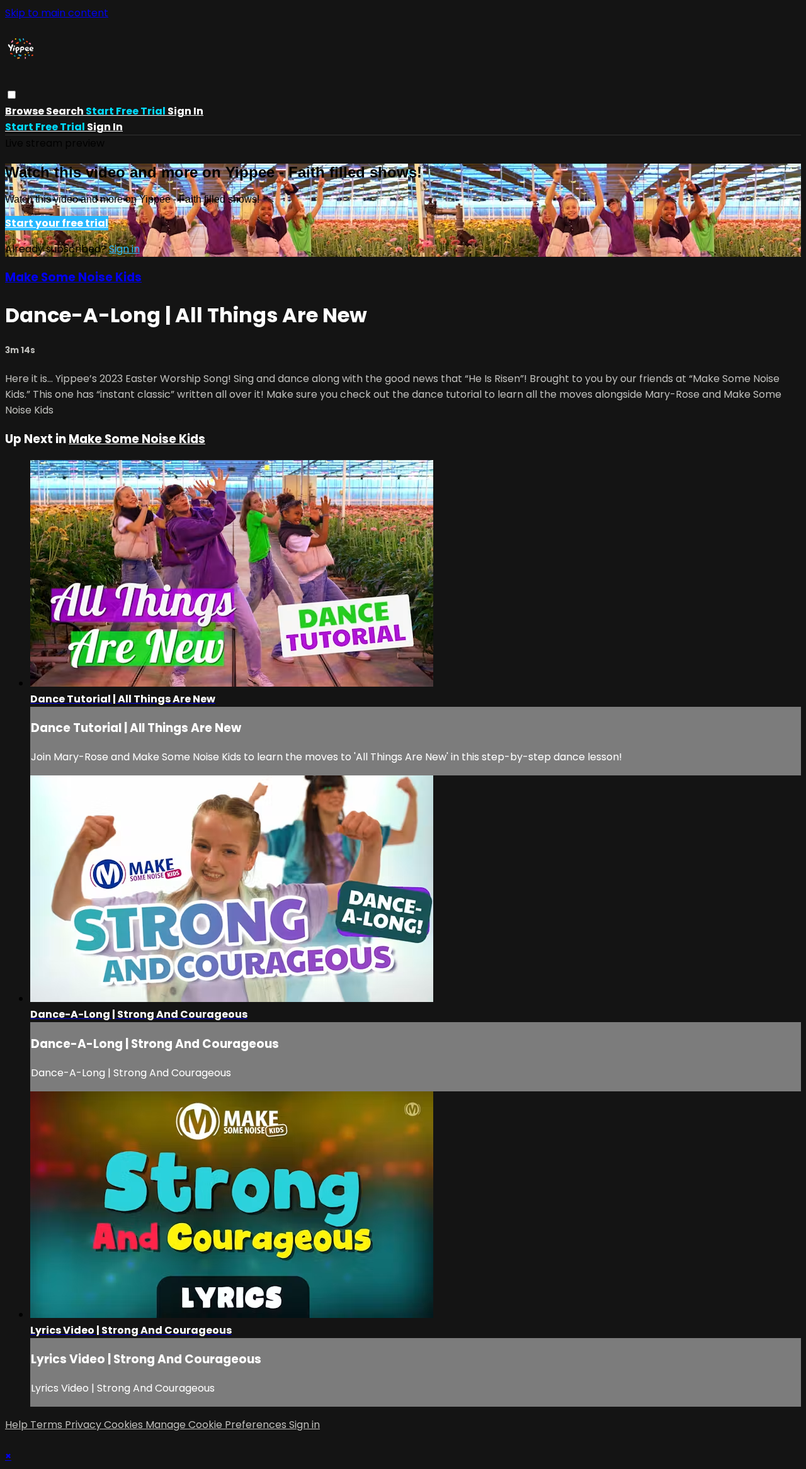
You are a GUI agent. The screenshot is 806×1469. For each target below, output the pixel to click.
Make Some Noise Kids (73, 277)
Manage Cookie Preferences (217, 1424)
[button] (12, 95)
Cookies (124, 1424)
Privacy (84, 1424)
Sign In (105, 127)
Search (66, 111)
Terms (47, 1424)
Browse (25, 111)
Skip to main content (56, 13)
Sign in (185, 111)
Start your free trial (56, 223)
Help (17, 1424)
